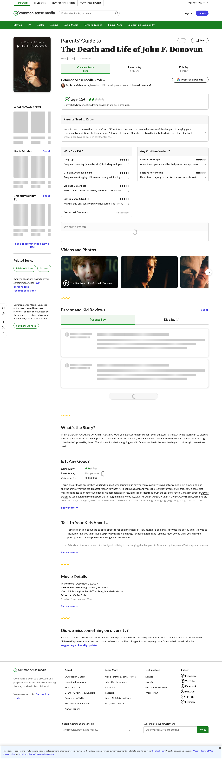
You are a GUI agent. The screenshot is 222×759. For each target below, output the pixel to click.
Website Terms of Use (203, 751)
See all (205, 309)
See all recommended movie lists (32, 245)
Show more (68, 507)
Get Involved (152, 669)
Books (40, 24)
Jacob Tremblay (141, 132)
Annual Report (72, 708)
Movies (17, 24)
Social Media (71, 24)
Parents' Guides (93, 24)
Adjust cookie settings (43, 754)
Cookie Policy (158, 751)
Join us (202, 13)
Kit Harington (164, 438)
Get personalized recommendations (26, 286)
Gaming (53, 24)
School (44, 268)
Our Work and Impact (90, 2)
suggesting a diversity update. (79, 645)
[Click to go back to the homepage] (34, 13)
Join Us (149, 682)
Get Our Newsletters (156, 687)
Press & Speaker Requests (78, 703)
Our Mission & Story (75, 676)
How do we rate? (141, 85)
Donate (149, 676)
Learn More (111, 669)
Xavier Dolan (80, 595)
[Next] (208, 272)
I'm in (203, 729)
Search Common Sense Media (78, 723)
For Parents (22, 2)
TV (29, 24)
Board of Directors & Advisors (80, 692)
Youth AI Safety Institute (63, 2)
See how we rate (26, 325)
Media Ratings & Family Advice (120, 676)
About (68, 669)
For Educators (39, 2)
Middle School (24, 268)
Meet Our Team (73, 687)
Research (110, 692)
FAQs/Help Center (114, 703)
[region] (111, 752)
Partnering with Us (74, 698)
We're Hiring (151, 692)
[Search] (128, 730)
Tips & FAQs (115, 24)
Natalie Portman (113, 591)
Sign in (188, 13)
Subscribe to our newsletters (159, 723)
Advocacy (110, 687)
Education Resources (116, 682)
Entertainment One (81, 599)
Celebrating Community (141, 24)
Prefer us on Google (192, 79)
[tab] (85, 69)
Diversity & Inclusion (75, 682)
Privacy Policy (9, 754)
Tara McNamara (79, 85)
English (201, 2)
